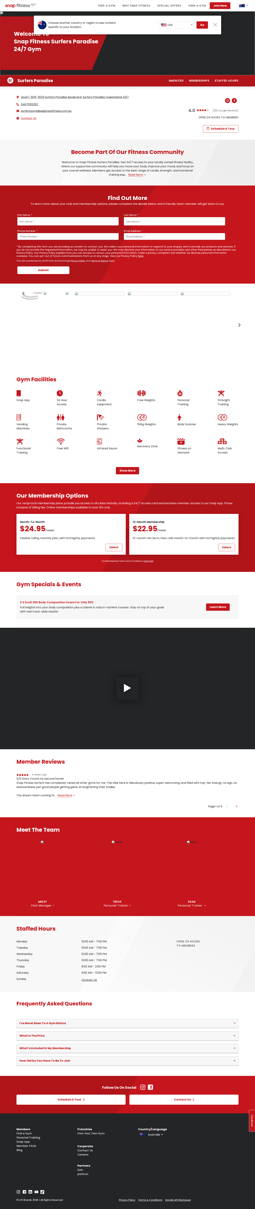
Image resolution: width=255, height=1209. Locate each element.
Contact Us (28, 118)
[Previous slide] (226, 806)
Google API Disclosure (178, 1200)
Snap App (23, 1142)
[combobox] (243, 6)
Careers (82, 1155)
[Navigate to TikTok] (42, 1193)
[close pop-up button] (215, 25)
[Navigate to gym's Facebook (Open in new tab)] (235, 101)
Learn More (218, 607)
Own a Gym (197, 6)
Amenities (176, 81)
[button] (127, 1023)
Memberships (199, 81)
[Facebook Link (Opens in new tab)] (150, 1089)
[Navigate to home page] (20, 7)
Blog (19, 1150)
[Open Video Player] (127, 688)
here (140, 256)
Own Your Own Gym (91, 1133)
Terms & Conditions (150, 1200)
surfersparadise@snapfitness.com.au (46, 111)
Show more (127, 471)
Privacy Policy (78, 260)
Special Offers (169, 6)
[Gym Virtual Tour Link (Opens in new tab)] (31, 293)
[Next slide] (239, 325)
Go (202, 25)
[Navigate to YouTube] (36, 1193)
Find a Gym (106, 6)
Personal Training (28, 1138)
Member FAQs (26, 1146)
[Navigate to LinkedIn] (30, 1193)
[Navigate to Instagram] (18, 1193)
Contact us (89, 980)
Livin (80, 1170)
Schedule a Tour (223, 129)
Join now (220, 6)
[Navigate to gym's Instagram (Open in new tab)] (228, 101)
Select (113, 547)
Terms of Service (99, 260)
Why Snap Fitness (136, 6)
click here (148, 561)
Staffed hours (227, 81)
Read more (135, 175)
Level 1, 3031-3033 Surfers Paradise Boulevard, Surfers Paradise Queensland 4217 (75, 97)
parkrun (82, 1174)
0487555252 (29, 104)
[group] (127, 788)
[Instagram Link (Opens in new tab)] (142, 1089)
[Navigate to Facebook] (24, 1193)
